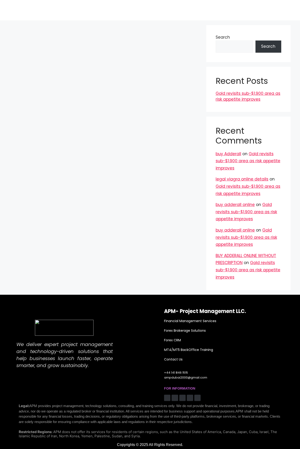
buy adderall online (235, 204)
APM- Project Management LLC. (205, 311)
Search (223, 37)
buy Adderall (228, 154)
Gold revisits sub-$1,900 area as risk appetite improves (248, 96)
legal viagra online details (242, 179)
